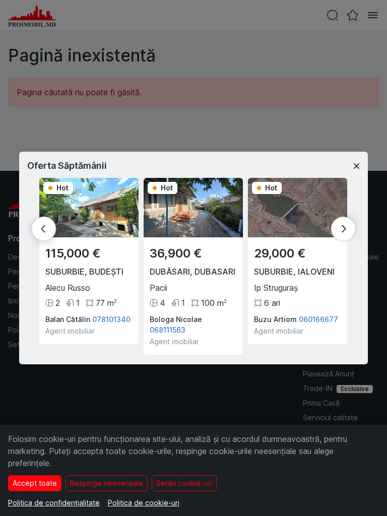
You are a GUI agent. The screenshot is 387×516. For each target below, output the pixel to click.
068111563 (167, 330)
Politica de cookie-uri (143, 502)
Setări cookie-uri (184, 483)
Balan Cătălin (67, 319)
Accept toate (35, 483)
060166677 (318, 319)
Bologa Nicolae (176, 319)
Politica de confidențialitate (54, 502)
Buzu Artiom (275, 319)
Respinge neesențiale (106, 483)
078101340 (111, 319)
